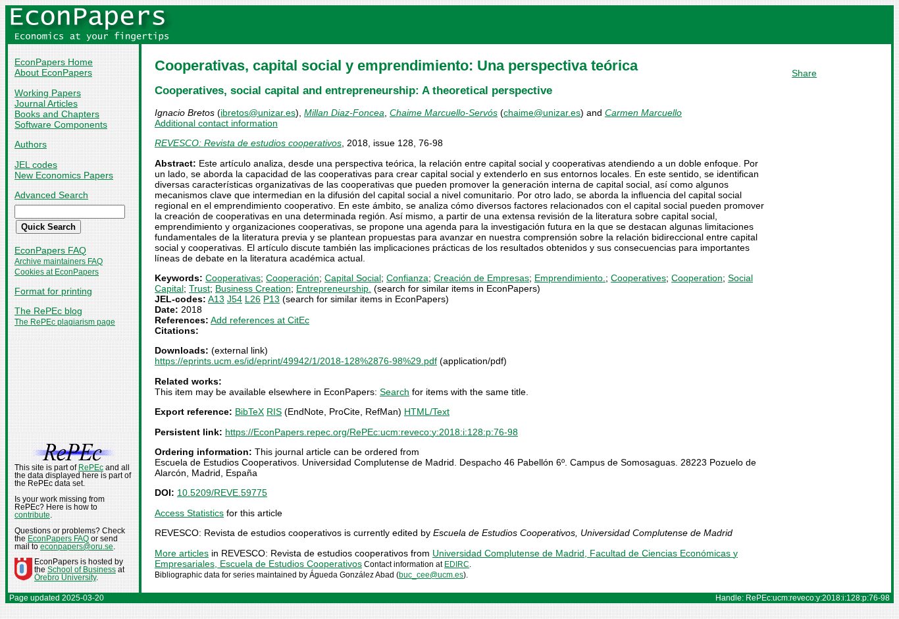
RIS (274, 411)
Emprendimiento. (569, 278)
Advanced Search (51, 195)
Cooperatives (638, 278)
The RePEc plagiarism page (64, 322)
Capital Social (352, 278)
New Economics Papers (63, 175)
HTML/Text (427, 411)
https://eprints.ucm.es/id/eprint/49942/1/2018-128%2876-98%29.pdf (296, 361)
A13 (216, 299)
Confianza (407, 278)
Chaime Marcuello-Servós (444, 112)
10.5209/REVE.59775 (222, 492)
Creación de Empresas (481, 278)
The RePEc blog (48, 311)
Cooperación (292, 278)
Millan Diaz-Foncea (344, 112)
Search (394, 392)
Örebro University (65, 577)
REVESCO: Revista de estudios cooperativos (248, 143)
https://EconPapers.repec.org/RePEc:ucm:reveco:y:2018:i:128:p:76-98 (371, 432)
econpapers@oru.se (76, 547)
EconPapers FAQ (50, 250)
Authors (30, 144)
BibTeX (249, 411)
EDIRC (456, 564)
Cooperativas (233, 278)
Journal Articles (46, 103)
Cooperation (697, 278)
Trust (199, 288)
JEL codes (35, 164)
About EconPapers (53, 72)
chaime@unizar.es (541, 112)
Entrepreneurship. (333, 288)
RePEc (90, 467)
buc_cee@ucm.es (431, 575)
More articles (182, 553)
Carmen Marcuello (643, 112)
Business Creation (253, 288)
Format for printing (53, 291)
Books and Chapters (56, 114)
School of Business (81, 570)
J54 (234, 299)
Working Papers (47, 93)
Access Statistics (189, 513)
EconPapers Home (53, 62)
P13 (271, 299)
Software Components (60, 124)
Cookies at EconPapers (56, 272)
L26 (253, 299)
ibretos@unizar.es (257, 112)
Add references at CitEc (260, 320)
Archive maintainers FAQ (58, 261)
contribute (32, 515)
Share (804, 73)
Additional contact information (216, 123)
